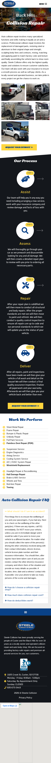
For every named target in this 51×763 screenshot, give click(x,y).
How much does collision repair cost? (25, 595)
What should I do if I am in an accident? (26, 511)
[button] (25, 511)
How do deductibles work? (20, 601)
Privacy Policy (25, 698)
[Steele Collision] (9, 4)
